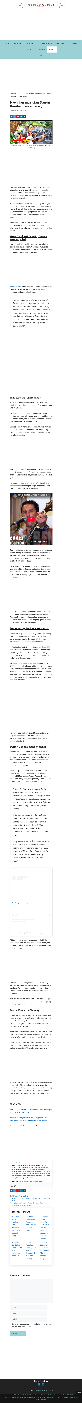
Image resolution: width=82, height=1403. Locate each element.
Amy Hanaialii (15, 287)
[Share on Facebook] (11, 116)
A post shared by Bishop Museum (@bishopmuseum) (31, 933)
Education (74, 43)
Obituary (26, 1181)
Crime (32, 1181)
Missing (36, 1181)
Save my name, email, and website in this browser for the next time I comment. (32, 1325)
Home (7, 43)
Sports (29, 49)
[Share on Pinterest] (18, 116)
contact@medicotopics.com (44, 1390)
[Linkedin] (12, 1186)
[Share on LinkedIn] (21, 116)
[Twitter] (15, 1186)
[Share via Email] (24, 116)
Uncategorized (22, 94)
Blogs (21, 1181)
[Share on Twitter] (14, 116)
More (51, 49)
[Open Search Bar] (41, 56)
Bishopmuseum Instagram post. (30, 781)
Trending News (18, 43)
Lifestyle (40, 49)
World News (31, 43)
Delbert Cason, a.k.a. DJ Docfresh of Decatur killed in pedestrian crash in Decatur (44, 1227)
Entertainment (45, 43)
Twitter (23, 1126)
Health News (60, 43)
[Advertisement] (31, 77)
